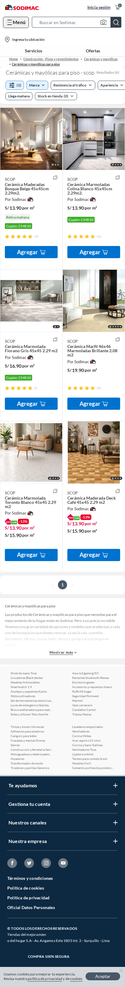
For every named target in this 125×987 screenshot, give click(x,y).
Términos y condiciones (30, 878)
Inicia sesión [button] (98, 7)
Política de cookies (25, 887)
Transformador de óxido (27, 763)
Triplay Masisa (81, 714)
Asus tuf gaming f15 (85, 673)
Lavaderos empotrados (87, 727)
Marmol (77, 700)
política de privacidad (45, 978)
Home (13, 59)
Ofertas (93, 51)
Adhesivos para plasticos (27, 731)
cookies (76, 978)
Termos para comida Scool (89, 758)
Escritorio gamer (83, 682)
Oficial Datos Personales (31, 907)
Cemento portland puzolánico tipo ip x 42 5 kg (93, 768)
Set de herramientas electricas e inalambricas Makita (32, 700)
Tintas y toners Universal (27, 727)
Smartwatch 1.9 (21, 687)
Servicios (33, 51)
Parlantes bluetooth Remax (90, 678)
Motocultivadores (23, 696)
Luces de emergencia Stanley (30, 705)
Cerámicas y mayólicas (101, 59)
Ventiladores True (84, 749)
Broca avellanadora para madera (32, 709)
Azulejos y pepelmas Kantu (29, 691)
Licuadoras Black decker (27, 678)
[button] (78, 22)
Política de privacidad (28, 897)
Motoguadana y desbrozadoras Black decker (32, 754)
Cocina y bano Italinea (87, 745)
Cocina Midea (81, 736)
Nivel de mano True (24, 673)
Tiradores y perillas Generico (30, 768)
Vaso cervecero (82, 705)
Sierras (15, 745)
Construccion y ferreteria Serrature (32, 749)
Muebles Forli (81, 763)
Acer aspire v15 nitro (86, 740)
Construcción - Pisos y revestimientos (51, 59)
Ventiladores (81, 731)
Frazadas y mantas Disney (28, 740)
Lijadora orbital (82, 754)
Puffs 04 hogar (82, 691)
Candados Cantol (84, 709)
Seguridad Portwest (85, 696)
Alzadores (17, 758)
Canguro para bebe (23, 736)
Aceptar (102, 976)
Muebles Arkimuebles (25, 682)
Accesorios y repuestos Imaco (92, 687)
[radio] (7, 236)
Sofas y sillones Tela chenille (29, 714)
